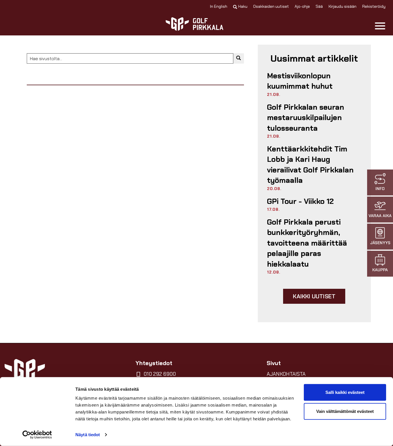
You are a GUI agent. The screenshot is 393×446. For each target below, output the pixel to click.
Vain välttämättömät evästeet (345, 411)
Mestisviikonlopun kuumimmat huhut (300, 81)
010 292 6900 (160, 374)
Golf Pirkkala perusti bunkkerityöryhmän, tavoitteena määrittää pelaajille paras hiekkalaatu (307, 243)
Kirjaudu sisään (342, 6)
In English (218, 6)
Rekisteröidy (374, 6)
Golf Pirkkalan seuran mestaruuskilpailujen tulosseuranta (305, 117)
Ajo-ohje (302, 6)
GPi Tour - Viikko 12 (300, 201)
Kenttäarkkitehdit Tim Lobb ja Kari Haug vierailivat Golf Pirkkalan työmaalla (310, 164)
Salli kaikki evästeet (345, 392)
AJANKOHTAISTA (286, 374)
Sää (319, 6)
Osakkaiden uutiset (271, 6)
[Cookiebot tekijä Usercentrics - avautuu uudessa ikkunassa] (37, 434)
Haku (242, 6)
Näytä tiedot (87, 434)
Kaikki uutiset (314, 296)
